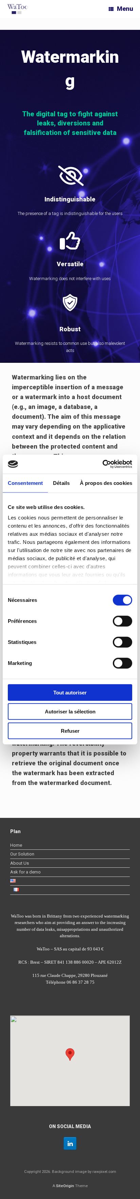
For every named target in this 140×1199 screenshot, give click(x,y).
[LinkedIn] (70, 1143)
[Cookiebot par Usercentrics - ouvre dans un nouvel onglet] (102, 464)
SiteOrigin (65, 1185)
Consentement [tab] (25, 483)
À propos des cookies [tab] (106, 483)
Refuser (70, 730)
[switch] (122, 620)
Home (16, 845)
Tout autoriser (70, 692)
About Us (19, 863)
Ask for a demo (25, 871)
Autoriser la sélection (70, 711)
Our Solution (22, 854)
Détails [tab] (61, 483)
